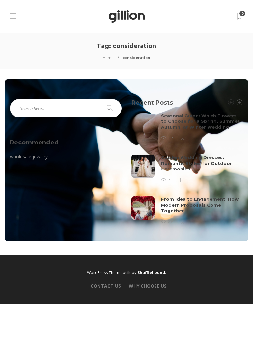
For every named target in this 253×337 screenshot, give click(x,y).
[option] (187, 169)
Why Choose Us (148, 286)
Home (108, 57)
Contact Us (106, 286)
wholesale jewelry (29, 156)
